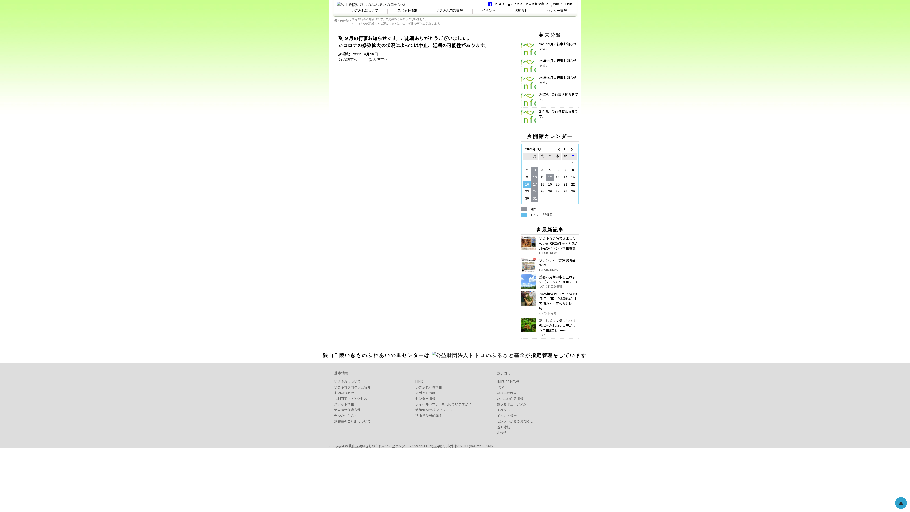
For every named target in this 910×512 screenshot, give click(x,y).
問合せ (500, 4)
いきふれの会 (507, 393)
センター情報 (557, 11)
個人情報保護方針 (537, 4)
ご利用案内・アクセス (350, 399)
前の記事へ (347, 59)
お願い (557, 4)
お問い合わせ (344, 393)
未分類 (344, 20)
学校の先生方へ (345, 416)
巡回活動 (503, 427)
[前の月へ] (557, 149)
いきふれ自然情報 (449, 11)
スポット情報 (407, 11)
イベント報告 (507, 416)
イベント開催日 (541, 215)
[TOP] (335, 20)
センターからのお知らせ (515, 421)
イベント (488, 11)
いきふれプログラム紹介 (352, 387)
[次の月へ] (573, 149)
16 (527, 184)
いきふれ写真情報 (428, 387)
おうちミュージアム (511, 404)
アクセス (516, 4)
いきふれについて (364, 11)
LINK (568, 4)
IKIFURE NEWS (508, 381)
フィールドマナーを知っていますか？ (443, 404)
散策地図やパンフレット (433, 410)
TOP (500, 387)
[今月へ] (565, 149)
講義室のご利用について (352, 421)
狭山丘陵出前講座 (428, 416)
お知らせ (521, 11)
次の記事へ (372, 59)
